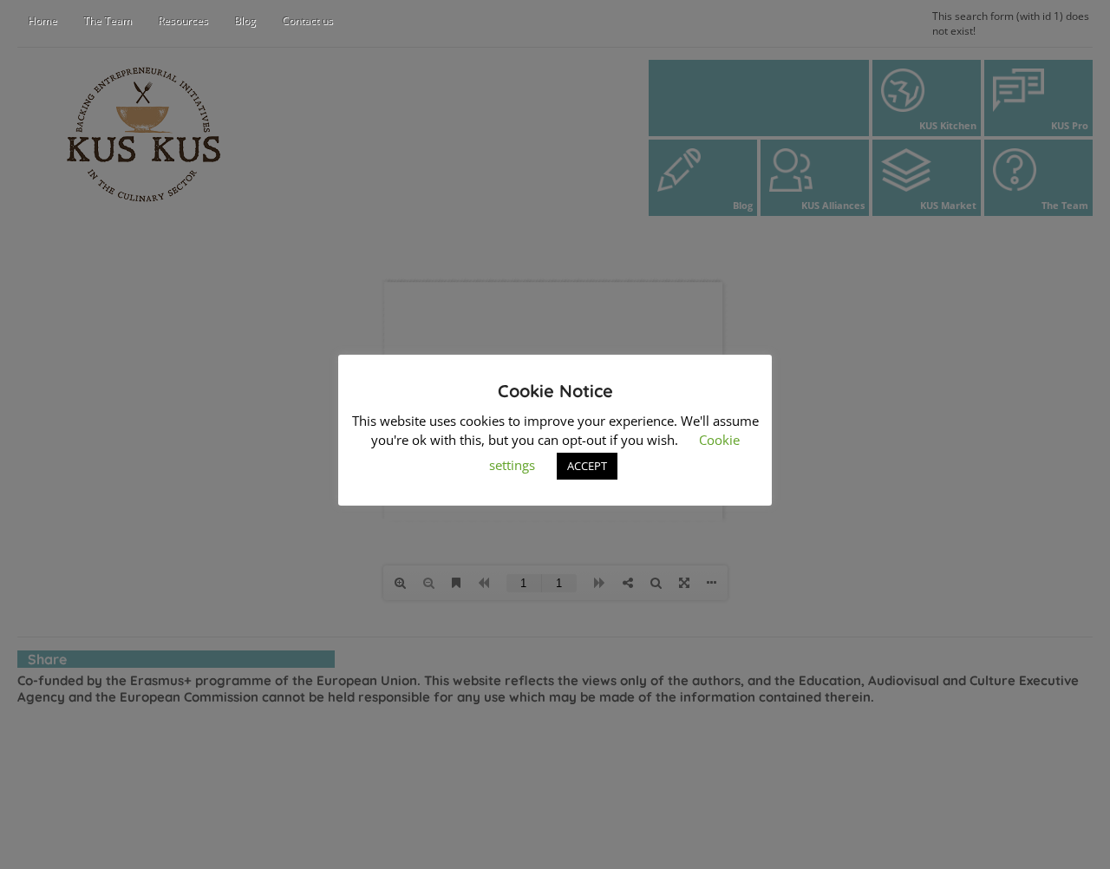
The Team (107, 20)
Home (42, 20)
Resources (183, 20)
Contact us (307, 20)
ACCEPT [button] (587, 466)
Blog (245, 20)
